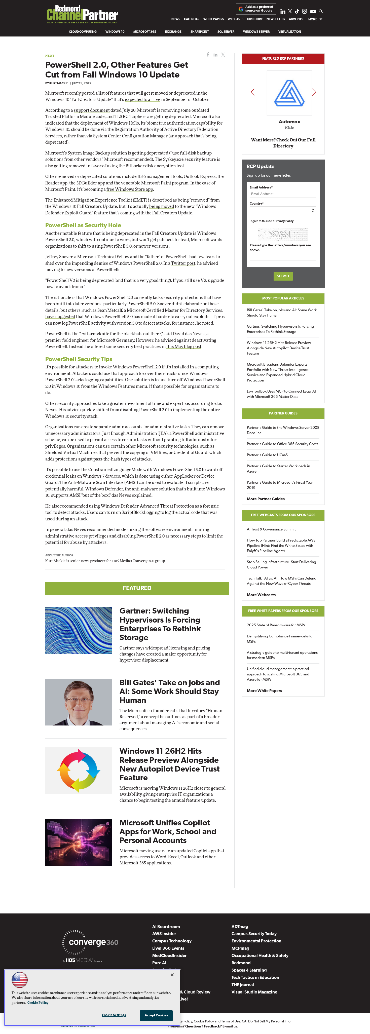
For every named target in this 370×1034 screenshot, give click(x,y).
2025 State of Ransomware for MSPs (276, 625)
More (312, 19)
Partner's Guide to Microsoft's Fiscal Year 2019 (280, 485)
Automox (283, 121)
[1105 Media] (82, 961)
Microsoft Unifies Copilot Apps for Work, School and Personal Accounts (168, 832)
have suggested (60, 317)
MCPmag (240, 948)
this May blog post (183, 346)
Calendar (191, 19)
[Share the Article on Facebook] (207, 55)
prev (252, 92)
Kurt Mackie (58, 83)
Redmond (241, 963)
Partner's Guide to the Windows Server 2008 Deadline (283, 430)
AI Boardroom (166, 927)
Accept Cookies (156, 1015)
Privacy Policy (284, 221)
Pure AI (159, 963)
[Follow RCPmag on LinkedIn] (282, 13)
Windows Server (256, 31)
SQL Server (225, 31)
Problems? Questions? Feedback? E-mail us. (203, 1026)
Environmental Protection (256, 941)
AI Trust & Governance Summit (271, 529)
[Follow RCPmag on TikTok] (297, 13)
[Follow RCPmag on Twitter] (290, 12)
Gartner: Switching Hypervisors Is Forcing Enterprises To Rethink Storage (280, 329)
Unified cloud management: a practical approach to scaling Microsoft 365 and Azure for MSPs (278, 674)
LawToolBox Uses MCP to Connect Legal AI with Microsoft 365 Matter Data (281, 394)
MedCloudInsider (169, 956)
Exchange (173, 31)
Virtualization (289, 31)
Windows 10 (115, 31)
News (175, 19)
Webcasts (235, 19)
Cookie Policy (204, 1021)
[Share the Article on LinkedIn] (214, 55)
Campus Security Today (254, 934)
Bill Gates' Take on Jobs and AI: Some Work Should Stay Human (170, 692)
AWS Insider (164, 934)
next (314, 92)
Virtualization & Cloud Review (181, 992)
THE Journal (243, 985)
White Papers (213, 19)
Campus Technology (172, 941)
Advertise (296, 19)
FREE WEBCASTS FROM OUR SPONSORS (283, 515)
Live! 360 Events (168, 948)
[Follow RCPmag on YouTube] (313, 12)
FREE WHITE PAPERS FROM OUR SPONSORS (283, 611)
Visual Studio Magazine (254, 992)
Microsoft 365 (144, 31)
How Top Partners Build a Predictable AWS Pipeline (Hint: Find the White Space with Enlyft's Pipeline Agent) (281, 546)
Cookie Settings (114, 1015)
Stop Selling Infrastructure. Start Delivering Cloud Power (281, 564)
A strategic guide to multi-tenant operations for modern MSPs (282, 655)
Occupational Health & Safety (260, 956)
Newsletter (276, 19)
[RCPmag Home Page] (82, 15)
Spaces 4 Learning (249, 970)
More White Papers (264, 691)
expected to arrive (142, 99)
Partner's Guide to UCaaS (267, 455)
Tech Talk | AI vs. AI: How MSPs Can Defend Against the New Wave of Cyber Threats (281, 581)
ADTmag (240, 927)
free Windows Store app (129, 189)
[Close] (172, 974)
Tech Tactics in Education (255, 978)
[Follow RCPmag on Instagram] (304, 13)
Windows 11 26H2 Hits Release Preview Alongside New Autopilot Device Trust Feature (279, 348)
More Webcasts (261, 595)
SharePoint (200, 31)
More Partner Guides (266, 499)
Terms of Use (230, 1021)
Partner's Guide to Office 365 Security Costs (282, 444)
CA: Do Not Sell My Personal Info (266, 1021)
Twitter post (183, 263)
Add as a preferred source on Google (259, 8)
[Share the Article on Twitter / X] (222, 55)
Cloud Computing (83, 31)
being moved (161, 206)
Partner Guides (283, 413)
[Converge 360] (90, 943)
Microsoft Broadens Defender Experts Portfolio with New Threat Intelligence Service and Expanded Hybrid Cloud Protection (278, 372)
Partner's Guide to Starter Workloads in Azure (278, 469)
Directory (255, 19)
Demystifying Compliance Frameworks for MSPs (280, 639)
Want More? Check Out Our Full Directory (283, 143)
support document (92, 110)
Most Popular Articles (283, 298)
